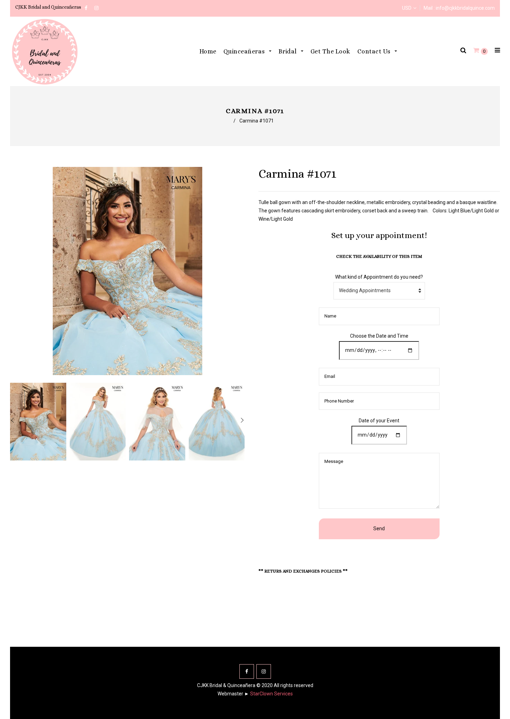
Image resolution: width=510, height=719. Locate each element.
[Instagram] (263, 671)
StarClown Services (271, 693)
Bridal (289, 51)
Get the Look (330, 51)
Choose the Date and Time (379, 336)
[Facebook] (246, 671)
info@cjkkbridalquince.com (465, 8)
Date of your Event (379, 420)
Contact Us (374, 51)
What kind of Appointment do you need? (379, 277)
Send (379, 528)
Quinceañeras (245, 51)
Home (207, 51)
